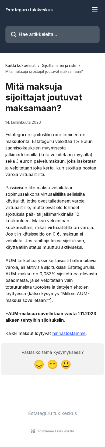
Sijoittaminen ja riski (59, 65)
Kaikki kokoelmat (20, 65)
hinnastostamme (69, 333)
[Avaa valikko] (95, 9)
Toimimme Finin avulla (55, 431)
